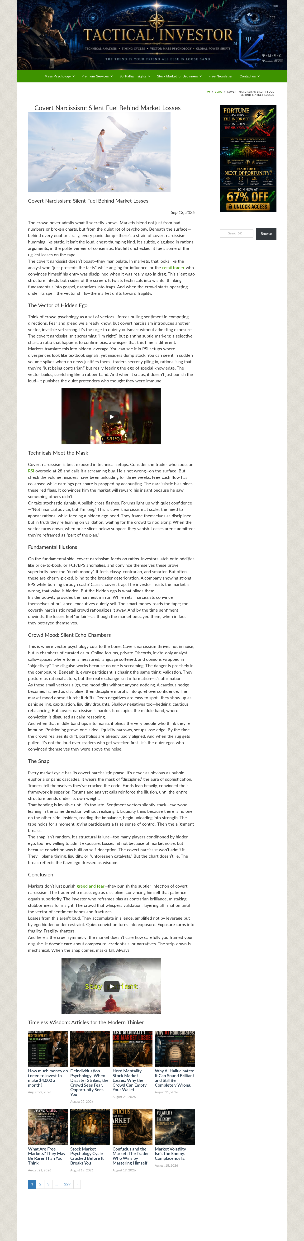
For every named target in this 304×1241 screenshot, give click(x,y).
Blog (218, 92)
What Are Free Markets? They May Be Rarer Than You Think (46, 1156)
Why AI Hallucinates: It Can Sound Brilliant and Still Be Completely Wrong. (174, 1078)
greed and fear (90, 886)
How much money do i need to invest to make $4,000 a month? (48, 1078)
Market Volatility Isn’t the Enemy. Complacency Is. (170, 1154)
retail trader (173, 268)
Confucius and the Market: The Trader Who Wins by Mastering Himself (131, 1156)
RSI (31, 471)
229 (67, 1184)
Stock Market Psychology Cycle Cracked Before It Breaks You (87, 1156)
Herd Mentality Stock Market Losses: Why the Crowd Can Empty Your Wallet (130, 1080)
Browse (266, 234)
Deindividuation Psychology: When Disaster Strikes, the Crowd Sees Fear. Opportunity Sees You (89, 1083)
